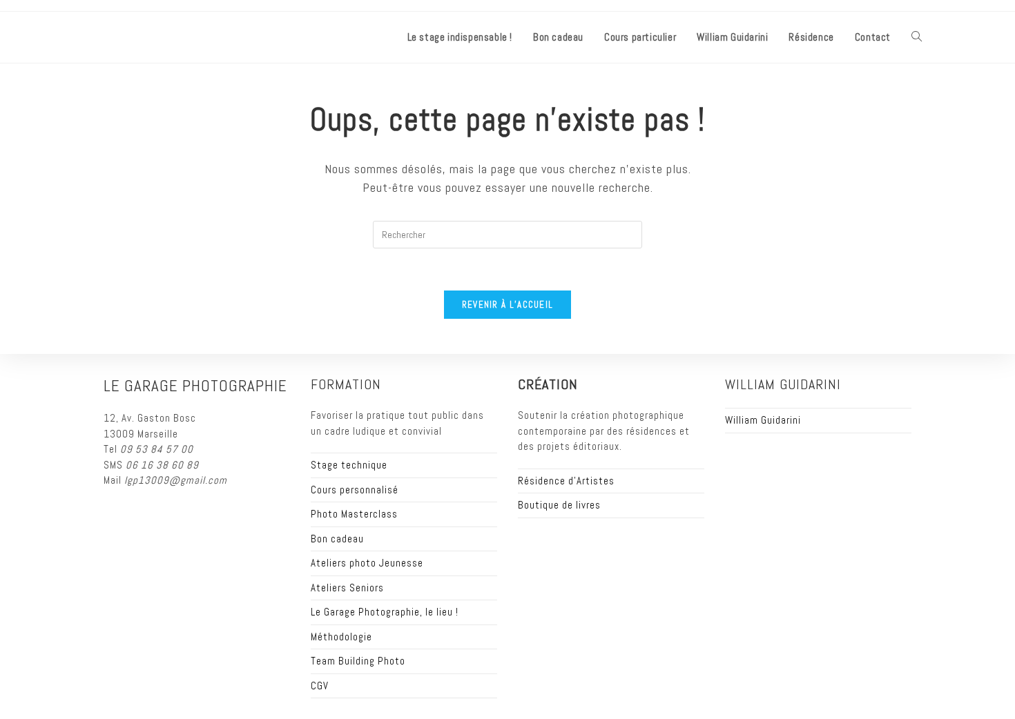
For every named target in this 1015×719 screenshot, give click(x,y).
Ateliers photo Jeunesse (367, 562)
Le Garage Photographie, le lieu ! (384, 611)
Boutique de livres (559, 504)
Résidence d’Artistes (566, 480)
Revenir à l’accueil (508, 305)
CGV (320, 685)
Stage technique (349, 464)
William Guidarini (763, 419)
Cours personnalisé (354, 489)
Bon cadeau (337, 538)
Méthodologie (341, 636)
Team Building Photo (358, 660)
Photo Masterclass (354, 513)
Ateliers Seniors (347, 587)
